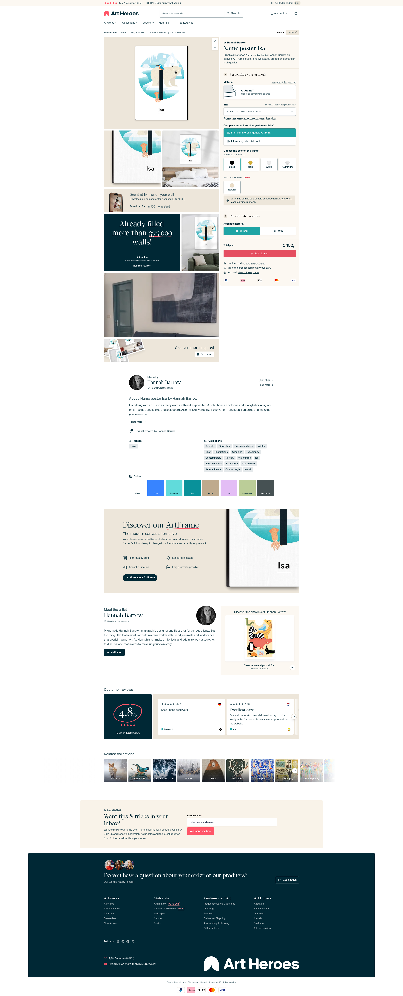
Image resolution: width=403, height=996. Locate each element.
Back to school (213, 463)
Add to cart (262, 253)
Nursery (229, 458)
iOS (153, 206)
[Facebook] (128, 942)
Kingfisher (224, 446)
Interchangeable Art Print (245, 141)
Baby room (232, 463)
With (280, 231)
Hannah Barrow (236, 42)
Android (165, 206)
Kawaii (248, 469)
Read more (264, 384)
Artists (147, 22)
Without (244, 231)
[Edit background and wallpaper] (215, 47)
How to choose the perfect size (280, 104)
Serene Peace (213, 469)
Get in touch (290, 879)
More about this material (284, 82)
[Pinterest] (123, 942)
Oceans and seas (243, 446)
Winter (261, 446)
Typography (253, 452)
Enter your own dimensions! (252, 118)
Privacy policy (229, 982)
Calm (133, 446)
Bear (207, 452)
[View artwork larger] (215, 41)
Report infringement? (210, 982)
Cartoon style (232, 469)
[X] (133, 942)
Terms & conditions (176, 982)
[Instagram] (118, 942)
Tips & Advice (185, 22)
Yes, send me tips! (200, 831)
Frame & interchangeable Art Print (250, 132)
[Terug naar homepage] (121, 13)
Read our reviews (141, 265)
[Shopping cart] (296, 13)
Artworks (109, 22)
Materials (164, 22)
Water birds (244, 458)
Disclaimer (193, 982)
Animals (209, 446)
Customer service (217, 898)
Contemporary (213, 458)
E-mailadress (194, 815)
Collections (128, 22)
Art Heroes (262, 898)
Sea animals (248, 463)
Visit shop (265, 380)
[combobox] (192, 13)
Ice (256, 458)
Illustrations (221, 452)
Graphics (237, 452)
